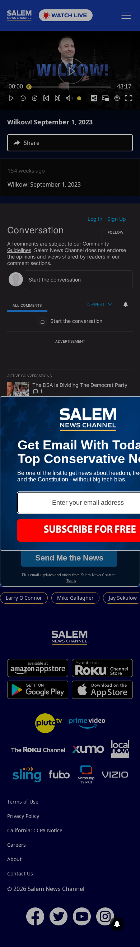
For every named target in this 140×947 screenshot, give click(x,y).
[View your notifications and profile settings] (117, 924)
